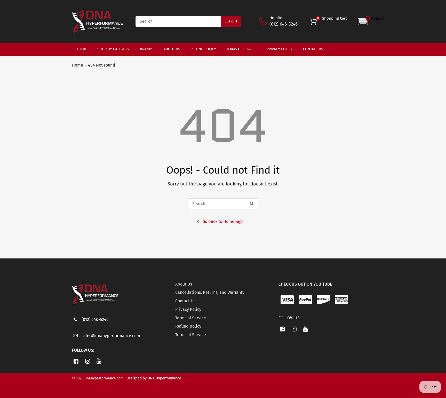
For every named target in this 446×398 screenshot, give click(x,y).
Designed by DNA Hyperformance (153, 378)
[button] (371, 21)
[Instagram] (88, 361)
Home (77, 65)
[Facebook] (76, 361)
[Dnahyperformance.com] (97, 21)
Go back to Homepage (223, 221)
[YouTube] (99, 361)
